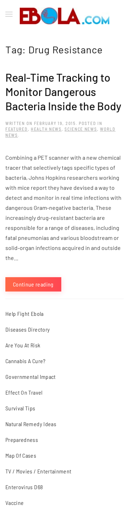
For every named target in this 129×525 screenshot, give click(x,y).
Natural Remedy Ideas (30, 423)
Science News (80, 128)
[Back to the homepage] (64, 14)
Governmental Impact (30, 376)
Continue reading (33, 284)
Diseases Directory (27, 329)
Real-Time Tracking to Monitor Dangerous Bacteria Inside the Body (63, 91)
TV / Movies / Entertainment (38, 471)
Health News (46, 128)
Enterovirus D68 (24, 486)
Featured (16, 128)
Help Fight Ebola (24, 313)
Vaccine (14, 502)
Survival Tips (20, 408)
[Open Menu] (9, 14)
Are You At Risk (22, 345)
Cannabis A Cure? (25, 360)
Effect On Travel (24, 392)
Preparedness (21, 439)
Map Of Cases (20, 455)
